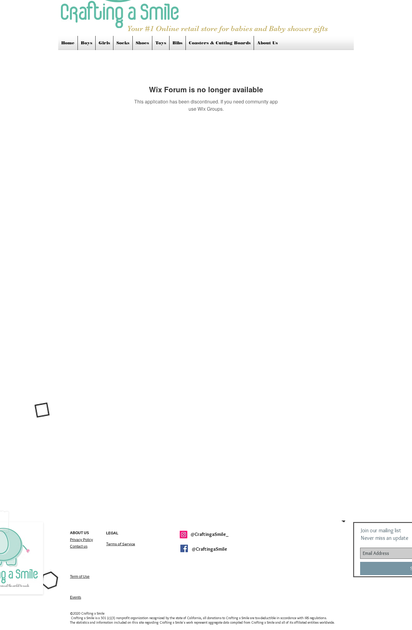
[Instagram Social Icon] (183, 534)
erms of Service (120, 544)
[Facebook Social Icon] (184, 548)
